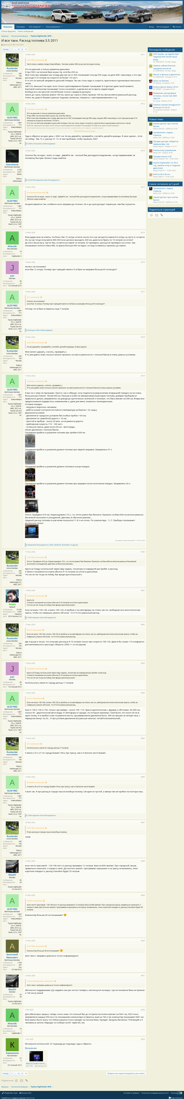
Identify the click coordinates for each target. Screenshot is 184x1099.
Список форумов (8, 31)
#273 (143, 151)
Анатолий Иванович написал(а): (40, 981)
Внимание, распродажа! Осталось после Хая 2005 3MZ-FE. (165, 96)
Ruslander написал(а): (36, 109)
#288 (143, 861)
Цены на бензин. (161, 80)
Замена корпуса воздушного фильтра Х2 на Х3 (166, 106)
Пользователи (53, 26)
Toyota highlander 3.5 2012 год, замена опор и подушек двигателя (166, 165)
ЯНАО (19, 174)
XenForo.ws (30, 1098)
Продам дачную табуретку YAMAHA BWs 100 (165, 142)
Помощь (174, 1093)
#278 (143, 337)
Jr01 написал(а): (33, 297)
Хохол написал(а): (34, 630)
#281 (143, 590)
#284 (143, 693)
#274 (143, 187)
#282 (143, 624)
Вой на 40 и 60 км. (161, 174)
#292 (143, 1010)
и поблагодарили (41, 143)
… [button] (15, 49)
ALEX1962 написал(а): (35, 60)
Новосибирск (16, 127)
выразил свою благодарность (44, 180)
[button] (42, 26)
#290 (143, 941)
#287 (143, 822)
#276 (143, 262)
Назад (5, 49)
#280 (143, 552)
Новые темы (156, 119)
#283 (143, 663)
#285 (143, 738)
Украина (18, 614)
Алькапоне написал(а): (36, 192)
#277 (143, 292)
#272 (143, 104)
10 (26, 49)
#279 (143, 376)
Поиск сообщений (25, 31)
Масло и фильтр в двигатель (166, 74)
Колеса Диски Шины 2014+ (165, 86)
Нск (20, 967)
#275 (143, 232)
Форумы (7, 26)
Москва (19, 78)
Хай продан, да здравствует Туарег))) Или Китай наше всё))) (166, 57)
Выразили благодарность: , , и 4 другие (53, 545)
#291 (143, 975)
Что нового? (35, 26)
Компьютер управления (164, 150)
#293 (143, 1039)
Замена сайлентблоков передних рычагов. (164, 67)
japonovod (7, 44)
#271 (143, 54)
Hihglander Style (10, 1093)
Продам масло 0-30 (162, 156)
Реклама (20, 26)
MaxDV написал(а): (34, 900)
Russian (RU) (26, 1093)
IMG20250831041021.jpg (38, 1063)
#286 (143, 777)
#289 (143, 895)
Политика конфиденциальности (155, 1093)
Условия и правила (131, 1093)
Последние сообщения (162, 49)
